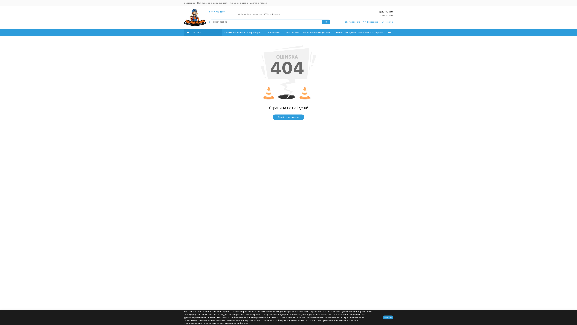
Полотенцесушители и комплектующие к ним (308, 32)
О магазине (189, 3)
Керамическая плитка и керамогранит (243, 32)
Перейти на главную (288, 117)
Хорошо (388, 317)
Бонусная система (239, 3)
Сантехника (274, 32)
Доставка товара (258, 3)
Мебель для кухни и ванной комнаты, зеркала (359, 32)
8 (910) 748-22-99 (216, 11)
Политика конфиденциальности (212, 3)
